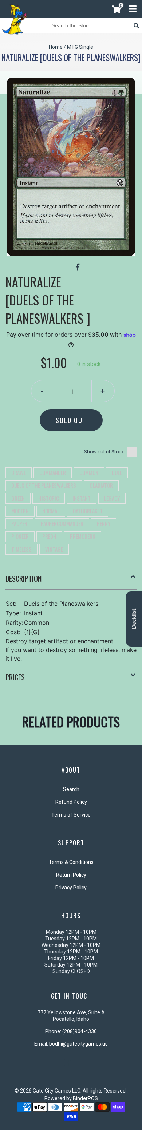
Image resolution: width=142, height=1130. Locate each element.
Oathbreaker (87, 511)
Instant (81, 498)
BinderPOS (85, 1098)
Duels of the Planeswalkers (43, 485)
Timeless (21, 549)
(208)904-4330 (79, 1031)
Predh (49, 536)
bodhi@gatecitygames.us (78, 1044)
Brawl (18, 473)
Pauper (19, 523)
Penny (103, 523)
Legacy (112, 498)
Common (88, 473)
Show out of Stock (104, 452)
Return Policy (71, 875)
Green (18, 498)
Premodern (82, 536)
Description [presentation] (23, 578)
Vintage (54, 549)
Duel (117, 473)
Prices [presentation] (15, 677)
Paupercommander (62, 523)
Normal (50, 511)
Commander (52, 473)
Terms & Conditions (71, 862)
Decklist (134, 619)
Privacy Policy (71, 887)
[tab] (71, 581)
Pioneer (20, 536)
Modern (20, 511)
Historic (48, 498)
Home (56, 47)
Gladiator (101, 485)
